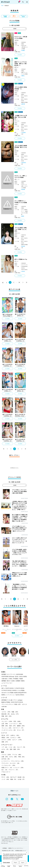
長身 (12, 725)
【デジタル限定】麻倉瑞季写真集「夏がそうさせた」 (21, 147)
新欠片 (9, 680)
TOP (2, 5)
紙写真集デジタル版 (7, 700)
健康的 (21, 725)
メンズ (6, 779)
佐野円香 (23, 103)
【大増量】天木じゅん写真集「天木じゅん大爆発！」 (21, 117)
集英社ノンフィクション (8, 694)
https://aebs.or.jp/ (4, 843)
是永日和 (23, 246)
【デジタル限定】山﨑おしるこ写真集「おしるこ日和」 (21, 229)
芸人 (5, 769)
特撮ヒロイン (7, 767)
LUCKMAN (23, 132)
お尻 (5, 723)
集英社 (25, 676)
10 (10, 599)
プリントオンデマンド (8, 704)
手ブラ (6, 777)
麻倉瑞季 (16, 151)
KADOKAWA (19, 674)
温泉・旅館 (15, 749)
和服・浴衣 (7, 716)
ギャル (21, 730)
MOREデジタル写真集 (18, 690)
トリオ (12, 747)
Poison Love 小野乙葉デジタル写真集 (21, 37)
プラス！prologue (17, 700)
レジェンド (18, 767)
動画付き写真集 (6, 702)
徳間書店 (4, 680)
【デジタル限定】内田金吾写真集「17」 (21, 87)
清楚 (5, 742)
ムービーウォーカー (7, 683)
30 (19, 282)
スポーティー (18, 728)
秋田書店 (4, 674)
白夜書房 (18, 680)
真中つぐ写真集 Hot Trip (21, 259)
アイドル (17, 754)
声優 (21, 756)
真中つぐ (16, 261)
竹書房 (21, 678)
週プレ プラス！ (14, 16)
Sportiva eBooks (19, 694)
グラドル (7, 754)
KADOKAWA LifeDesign (8, 676)
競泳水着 (6, 714)
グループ (21, 747)
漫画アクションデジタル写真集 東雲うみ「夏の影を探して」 (21, 63)
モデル (13, 756)
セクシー (17, 739)
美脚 (5, 725)
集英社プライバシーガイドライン (16, 848)
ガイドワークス (11, 674)
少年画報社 (15, 678)
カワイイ (7, 739)
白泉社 (13, 680)
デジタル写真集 (5, 16)
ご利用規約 (4, 848)
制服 (15, 711)
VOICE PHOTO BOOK (17, 702)
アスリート (14, 769)
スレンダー (7, 721)
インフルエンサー (9, 765)
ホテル (5, 749)
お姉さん (15, 735)
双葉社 (23, 680)
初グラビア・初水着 (17, 777)
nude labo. (4, 706)
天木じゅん (17, 120)
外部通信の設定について (20, 850)
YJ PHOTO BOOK (19, 688)
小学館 (10, 678)
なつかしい (15, 737)
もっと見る (14, 659)
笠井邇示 (23, 50)
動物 (13, 779)
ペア (5, 747)
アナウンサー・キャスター (11, 763)
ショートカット (15, 723)
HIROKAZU (23, 162)
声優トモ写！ (18, 704)
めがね (15, 714)
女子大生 (6, 759)
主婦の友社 (5, 678)
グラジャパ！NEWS (23, 16)
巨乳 (17, 721)
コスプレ (6, 711)
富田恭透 (23, 189)
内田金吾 (16, 90)
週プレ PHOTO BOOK (8, 688)
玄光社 (16, 676)
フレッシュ (7, 728)
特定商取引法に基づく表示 (8, 850)
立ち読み (20, 54)
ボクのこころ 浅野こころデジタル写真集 (21, 176)
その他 (21, 779)
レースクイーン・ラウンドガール (13, 761)
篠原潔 (22, 216)
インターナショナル (9, 730)
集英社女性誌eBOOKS (20, 692)
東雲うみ (16, 67)
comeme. (23, 271)
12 (18, 599)
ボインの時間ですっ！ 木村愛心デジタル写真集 (21, 201)
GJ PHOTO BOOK (7, 690)
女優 (5, 756)
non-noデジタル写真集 (8, 692)
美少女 (6, 735)
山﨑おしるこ (17, 233)
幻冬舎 (21, 676)
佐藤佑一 (23, 75)
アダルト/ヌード (6, 772)
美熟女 (6, 737)
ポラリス (24, 704)
